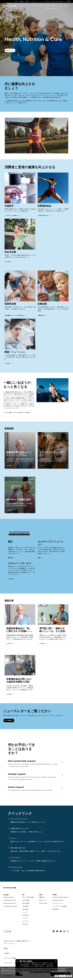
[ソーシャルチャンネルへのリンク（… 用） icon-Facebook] (57, 931)
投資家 (40, 894)
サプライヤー (25, 921)
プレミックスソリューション (19, 819)
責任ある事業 (25, 903)
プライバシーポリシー (9, 943)
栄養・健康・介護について (18, 848)
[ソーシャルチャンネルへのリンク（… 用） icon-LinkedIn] (53, 931)
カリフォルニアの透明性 (9, 958)
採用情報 (55, 894)
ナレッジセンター (16, 857)
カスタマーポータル (16, 867)
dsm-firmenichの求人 (58, 900)
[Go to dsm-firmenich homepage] (9, 5)
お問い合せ (25, 924)
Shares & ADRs (43, 903)
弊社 (23, 894)
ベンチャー (25, 918)
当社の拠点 (25, 915)
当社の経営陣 (25, 900)
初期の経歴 (55, 909)
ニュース (24, 912)
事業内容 (5, 10)
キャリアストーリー (58, 903)
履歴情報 (41, 897)
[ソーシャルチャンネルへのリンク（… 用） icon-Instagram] (64, 931)
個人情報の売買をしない (55, 971)
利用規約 (5, 948)
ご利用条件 (6, 953)
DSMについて (42, 900)
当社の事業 (5, 894)
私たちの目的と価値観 (28, 897)
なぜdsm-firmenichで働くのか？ (61, 897)
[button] (60, 5)
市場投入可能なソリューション (20, 828)
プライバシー (45, 971)
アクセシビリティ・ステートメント (12, 963)
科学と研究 (25, 909)
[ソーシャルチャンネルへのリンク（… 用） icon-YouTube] (60, 931)
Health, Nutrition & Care (9, 903)
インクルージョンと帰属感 (59, 906)
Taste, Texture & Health (9, 900)
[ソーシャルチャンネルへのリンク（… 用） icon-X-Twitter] (68, 931)
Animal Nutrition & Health (10, 906)
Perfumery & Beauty (8, 897)
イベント (13, 838)
